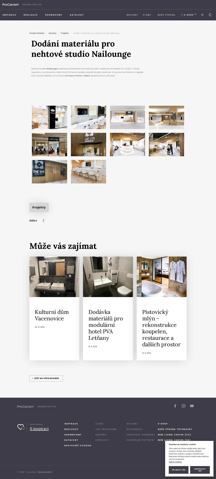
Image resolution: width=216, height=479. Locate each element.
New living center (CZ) (174, 434)
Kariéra (101, 434)
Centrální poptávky (141, 440)
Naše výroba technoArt (175, 429)
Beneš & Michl (45, 472)
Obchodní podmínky (141, 434)
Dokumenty (134, 429)
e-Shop (163, 423)
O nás (99, 423)
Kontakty (102, 440)
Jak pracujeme (106, 429)
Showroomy (73, 434)
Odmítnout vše (200, 470)
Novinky (132, 423)
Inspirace (71, 423)
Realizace (71, 429)
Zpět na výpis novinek (46, 378)
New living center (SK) (174, 440)
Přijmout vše (178, 470)
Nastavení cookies (78, 445)
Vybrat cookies (175, 462)
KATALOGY (71, 440)
